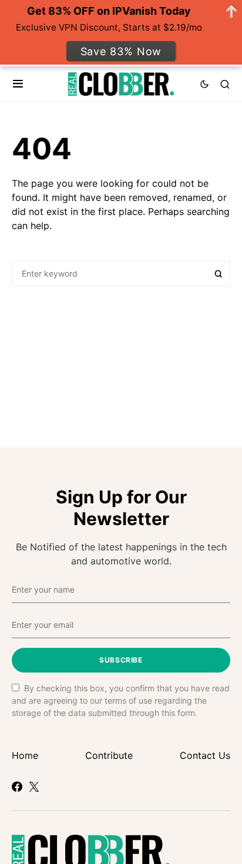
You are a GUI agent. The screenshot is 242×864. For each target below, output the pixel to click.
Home (25, 755)
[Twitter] (34, 786)
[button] (18, 84)
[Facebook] (17, 786)
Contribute (109, 755)
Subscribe (120, 659)
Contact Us (205, 755)
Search (218, 273)
